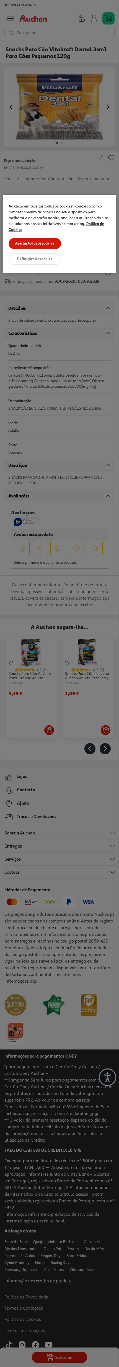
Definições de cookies (34, 259)
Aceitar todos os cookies (34, 243)
